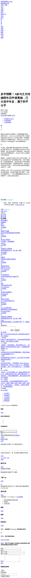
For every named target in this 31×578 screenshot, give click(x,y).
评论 (2, 115)
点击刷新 (16, 453)
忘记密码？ (16, 435)
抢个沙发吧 (4, 390)
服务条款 (7, 400)
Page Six (6, 209)
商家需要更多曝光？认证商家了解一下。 (13, 322)
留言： (3, 561)
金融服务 (3, 222)
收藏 (9, 115)
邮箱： (3, 550)
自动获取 (20, 497)
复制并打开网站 (5, 576)
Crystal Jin (10, 199)
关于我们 (7, 393)
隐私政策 (7, 399)
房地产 (3, 225)
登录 (12, 330)
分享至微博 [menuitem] (7, 122)
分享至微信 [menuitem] (7, 120)
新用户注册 (4, 439)
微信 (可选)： (5, 553)
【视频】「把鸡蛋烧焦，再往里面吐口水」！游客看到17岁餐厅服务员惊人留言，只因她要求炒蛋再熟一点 (15, 346)
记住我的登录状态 (7, 435)
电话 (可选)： (5, 552)
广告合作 (7, 397)
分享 (13, 115)
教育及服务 (4, 220)
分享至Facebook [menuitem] (9, 118)
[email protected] (19, 204)
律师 (2, 224)
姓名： (3, 548)
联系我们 (7, 395)
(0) (3, 115)
